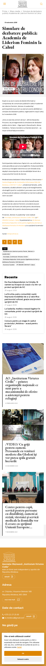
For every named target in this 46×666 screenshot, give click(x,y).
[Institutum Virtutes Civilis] (23, 3)
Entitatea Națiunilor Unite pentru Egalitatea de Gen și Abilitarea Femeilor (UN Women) (20, 260)
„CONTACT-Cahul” (15, 185)
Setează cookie (23, 659)
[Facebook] (4, 242)
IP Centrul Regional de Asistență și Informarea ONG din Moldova (22, 182)
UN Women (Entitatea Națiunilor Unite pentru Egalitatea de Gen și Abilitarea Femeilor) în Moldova (22, 223)
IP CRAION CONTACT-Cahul (26, 265)
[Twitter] (9, 242)
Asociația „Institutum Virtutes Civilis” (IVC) (19, 217)
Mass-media (15, 11)
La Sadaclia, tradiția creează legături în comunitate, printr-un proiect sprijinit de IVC (23, 311)
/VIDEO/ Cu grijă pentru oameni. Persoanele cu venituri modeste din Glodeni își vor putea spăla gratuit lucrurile (21, 452)
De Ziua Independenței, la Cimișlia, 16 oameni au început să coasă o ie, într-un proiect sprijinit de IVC (23, 285)
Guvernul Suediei (8, 265)
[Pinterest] (15, 242)
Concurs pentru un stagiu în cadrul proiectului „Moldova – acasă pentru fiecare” (21, 323)
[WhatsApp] (20, 242)
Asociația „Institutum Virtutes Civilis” (15, 257)
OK (23, 653)
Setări (19, 647)
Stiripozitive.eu (12, 233)
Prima (4, 11)
